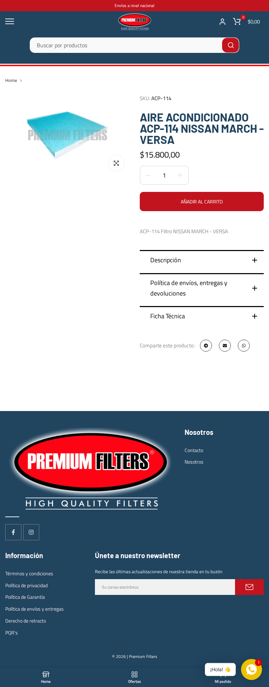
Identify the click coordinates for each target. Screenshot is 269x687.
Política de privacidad (26, 585)
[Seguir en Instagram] (31, 532)
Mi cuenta (222, 22)
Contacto (194, 450)
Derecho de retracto (25, 620)
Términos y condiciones (29, 573)
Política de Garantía (25, 597)
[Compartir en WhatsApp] (244, 346)
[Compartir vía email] (225, 346)
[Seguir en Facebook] (13, 532)
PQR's (11, 632)
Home (11, 80)
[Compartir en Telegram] (206, 346)
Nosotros (194, 461)
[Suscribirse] (249, 587)
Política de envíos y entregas (34, 608)
